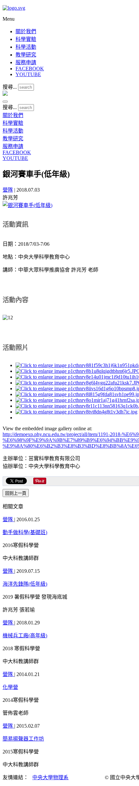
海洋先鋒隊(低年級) (25, 584)
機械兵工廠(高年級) (25, 635)
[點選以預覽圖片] (27, 205)
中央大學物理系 (50, 777)
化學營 (10, 687)
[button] (5, 102)
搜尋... (10, 87)
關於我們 (26, 31)
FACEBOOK (30, 68)
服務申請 (26, 62)
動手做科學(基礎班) (25, 532)
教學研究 (26, 54)
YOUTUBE (28, 74)
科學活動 (26, 47)
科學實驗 (26, 39)
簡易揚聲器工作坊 (23, 738)
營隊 (8, 190)
